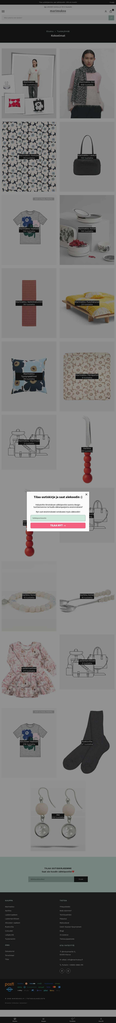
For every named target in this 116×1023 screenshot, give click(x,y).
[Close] (86, 494)
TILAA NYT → (58, 525)
